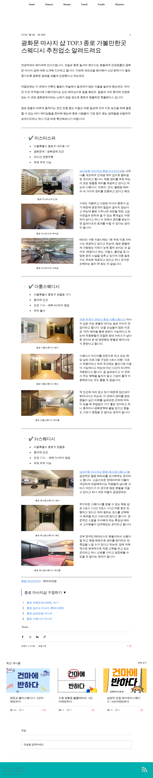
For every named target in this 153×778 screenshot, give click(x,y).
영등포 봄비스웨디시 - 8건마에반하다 (26, 699)
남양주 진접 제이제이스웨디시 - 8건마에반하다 (123, 699)
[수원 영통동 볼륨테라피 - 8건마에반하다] (76, 680)
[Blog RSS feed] (144, 769)
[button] (76, 138)
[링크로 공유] (44, 636)
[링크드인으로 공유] (37, 636)
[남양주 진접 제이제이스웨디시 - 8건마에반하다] (125, 680)
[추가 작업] (130, 34)
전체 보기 (142, 662)
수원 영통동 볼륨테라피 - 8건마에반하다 (76, 699)
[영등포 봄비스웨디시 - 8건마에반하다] (28, 680)
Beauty (25, 626)
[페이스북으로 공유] (22, 636)
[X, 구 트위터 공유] (30, 636)
